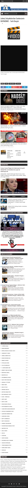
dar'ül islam (4, 401)
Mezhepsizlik (5, 375)
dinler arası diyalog (6, 404)
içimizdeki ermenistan (7, 413)
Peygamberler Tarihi (6, 377)
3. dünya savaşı (5, 346)
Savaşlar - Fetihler (6, 382)
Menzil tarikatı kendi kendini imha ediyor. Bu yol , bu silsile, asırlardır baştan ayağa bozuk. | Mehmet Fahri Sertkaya (16, 336)
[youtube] (11, 484)
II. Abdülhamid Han (6, 367)
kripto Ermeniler (6, 418)
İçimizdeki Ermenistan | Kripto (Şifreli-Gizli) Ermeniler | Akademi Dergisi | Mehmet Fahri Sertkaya (13, 295)
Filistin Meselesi (6, 365)
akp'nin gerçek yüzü (6, 392)
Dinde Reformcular (6, 358)
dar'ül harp (4, 399)
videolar (18, 83)
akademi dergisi (5, 389)
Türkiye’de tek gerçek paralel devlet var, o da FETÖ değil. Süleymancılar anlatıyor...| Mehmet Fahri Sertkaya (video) (16, 279)
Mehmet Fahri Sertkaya (7, 370)
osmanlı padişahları (6, 423)
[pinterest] (9, 484)
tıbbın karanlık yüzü (6, 445)
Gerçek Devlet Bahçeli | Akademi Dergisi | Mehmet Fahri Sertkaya (12, 267)
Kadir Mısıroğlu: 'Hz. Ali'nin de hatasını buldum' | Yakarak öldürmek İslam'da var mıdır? (13, 126)
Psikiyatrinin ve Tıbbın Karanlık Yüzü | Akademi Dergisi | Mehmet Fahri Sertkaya (12, 316)
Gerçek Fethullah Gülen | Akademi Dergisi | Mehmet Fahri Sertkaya (13, 276)
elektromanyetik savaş (7, 406)
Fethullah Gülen (5, 362)
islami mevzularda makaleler (8, 408)
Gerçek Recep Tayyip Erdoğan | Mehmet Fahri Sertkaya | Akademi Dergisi (13, 285)
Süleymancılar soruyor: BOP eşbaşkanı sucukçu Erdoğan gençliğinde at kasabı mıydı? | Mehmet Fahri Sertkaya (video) (16, 288)
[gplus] (25, 1)
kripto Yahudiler (5, 421)
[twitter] (23, 1)
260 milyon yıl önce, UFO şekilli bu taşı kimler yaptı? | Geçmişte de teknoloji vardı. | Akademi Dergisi (15, 327)
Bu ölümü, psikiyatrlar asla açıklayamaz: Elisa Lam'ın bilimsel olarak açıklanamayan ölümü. (14, 144)
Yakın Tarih (4, 384)
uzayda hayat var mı (6, 447)
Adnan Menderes (5, 348)
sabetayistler (5, 428)
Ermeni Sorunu (5, 360)
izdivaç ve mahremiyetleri (8, 411)
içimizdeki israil (6, 416)
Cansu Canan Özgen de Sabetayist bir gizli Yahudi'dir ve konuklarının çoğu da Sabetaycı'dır (13, 169)
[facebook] (26, 1)
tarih (6, 83)
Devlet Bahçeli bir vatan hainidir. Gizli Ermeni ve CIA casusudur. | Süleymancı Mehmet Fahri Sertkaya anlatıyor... (16, 299)
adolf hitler (4, 387)
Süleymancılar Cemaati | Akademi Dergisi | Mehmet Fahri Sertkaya (13, 333)
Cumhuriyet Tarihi (6, 353)
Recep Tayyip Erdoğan (6, 379)
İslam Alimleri (5, 452)
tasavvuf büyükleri (6, 442)
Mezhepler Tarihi (5, 372)
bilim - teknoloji (5, 396)
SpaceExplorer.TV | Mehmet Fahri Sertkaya (13, 324)
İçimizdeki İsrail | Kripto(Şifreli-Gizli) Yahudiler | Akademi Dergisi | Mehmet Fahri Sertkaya (13, 306)
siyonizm (4, 435)
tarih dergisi (12, 83)
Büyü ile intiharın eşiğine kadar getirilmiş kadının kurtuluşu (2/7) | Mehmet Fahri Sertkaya (16, 319)
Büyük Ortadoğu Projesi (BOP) (8, 350)
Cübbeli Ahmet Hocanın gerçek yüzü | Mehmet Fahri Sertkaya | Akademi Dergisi (12, 258)
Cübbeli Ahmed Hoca (6, 355)
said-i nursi (4, 430)
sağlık (3, 433)
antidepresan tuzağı (6, 394)
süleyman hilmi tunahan (7, 440)
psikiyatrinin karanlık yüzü (8, 425)
